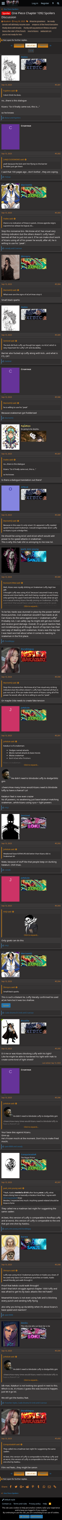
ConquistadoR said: (11, 1444)
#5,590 (58, 677)
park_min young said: (12, 1188)
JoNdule (25, 707)
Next (42, 45)
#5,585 (58, 335)
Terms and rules (20, 1503)
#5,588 (58, 515)
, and (26, 1403)
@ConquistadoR (10, 1198)
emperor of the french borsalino (45, 24)
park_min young (30, 549)
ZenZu (24, 1322)
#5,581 (58, 85)
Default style (9, 1499)
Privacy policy (35, 1503)
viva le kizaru (33, 31)
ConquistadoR (28, 1154)
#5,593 (58, 906)
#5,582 (58, 153)
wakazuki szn (46, 31)
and (12, 118)
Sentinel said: (9, 340)
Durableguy (27, 648)
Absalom (7, 21)
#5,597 (58, 1182)
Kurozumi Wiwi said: (11, 583)
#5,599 (58, 1351)
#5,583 (58, 213)
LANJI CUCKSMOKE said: (13, 159)
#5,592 (58, 843)
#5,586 (58, 397)
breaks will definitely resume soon (16, 24)
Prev (19, 45)
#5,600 (58, 1438)
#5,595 (58, 1048)
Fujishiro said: (9, 90)
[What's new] (53, 3)
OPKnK (24, 487)
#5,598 (58, 1264)
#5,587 (58, 454)
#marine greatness (37, 21)
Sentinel (25, 815)
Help (45, 1503)
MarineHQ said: (10, 290)
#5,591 (58, 735)
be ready (51, 21)
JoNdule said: (9, 741)
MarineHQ (26, 184)
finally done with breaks (11, 28)
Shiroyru (25, 256)
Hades (24, 56)
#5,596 (58, 1097)
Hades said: (8, 218)
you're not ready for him (12, 34)
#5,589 (58, 577)
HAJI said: (7, 911)
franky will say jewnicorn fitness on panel (40, 28)
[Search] (58, 3)
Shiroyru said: (9, 987)
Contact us (6, 1503)
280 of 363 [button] (31, 45)
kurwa (24, 1236)
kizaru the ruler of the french (13, 31)
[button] (3, 3)
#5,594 (58, 981)
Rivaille (25, 1020)
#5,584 (58, 284)
